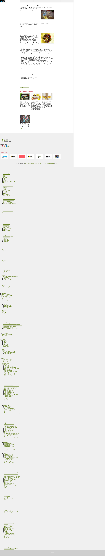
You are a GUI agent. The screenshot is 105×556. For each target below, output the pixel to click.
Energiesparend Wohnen (8, 501)
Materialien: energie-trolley (8, 447)
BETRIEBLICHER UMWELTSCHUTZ (7, 295)
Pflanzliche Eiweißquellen (7, 228)
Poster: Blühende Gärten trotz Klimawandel (11, 394)
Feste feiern (5, 215)
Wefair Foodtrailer (7, 487)
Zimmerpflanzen (5, 241)
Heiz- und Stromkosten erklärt (8, 211)
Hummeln (5, 266)
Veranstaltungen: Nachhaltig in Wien (10, 479)
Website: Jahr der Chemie (8, 399)
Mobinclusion (6, 425)
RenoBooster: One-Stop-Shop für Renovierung (11, 433)
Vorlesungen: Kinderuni (8, 481)
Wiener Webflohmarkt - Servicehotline (10, 440)
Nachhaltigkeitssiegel (7, 529)
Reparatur (4, 182)
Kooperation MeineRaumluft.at (9, 422)
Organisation (4, 340)
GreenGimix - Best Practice (8, 306)
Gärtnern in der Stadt (6, 237)
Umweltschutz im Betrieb (7, 510)
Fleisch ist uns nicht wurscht (7, 216)
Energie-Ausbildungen (6, 323)
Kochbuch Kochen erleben (8, 378)
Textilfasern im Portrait (7, 279)
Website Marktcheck (7, 401)
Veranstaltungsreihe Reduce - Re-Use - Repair (11, 437)
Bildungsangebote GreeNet (8, 454)
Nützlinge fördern (6, 239)
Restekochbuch (6, 538)
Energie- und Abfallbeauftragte (9, 523)
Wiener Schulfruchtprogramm (9, 488)
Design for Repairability (8, 456)
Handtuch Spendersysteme (8, 525)
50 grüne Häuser (7, 497)
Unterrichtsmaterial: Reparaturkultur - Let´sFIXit (12, 475)
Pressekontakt (5, 361)
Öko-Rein (4, 301)
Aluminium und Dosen (6, 174)
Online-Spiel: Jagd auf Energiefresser (10, 463)
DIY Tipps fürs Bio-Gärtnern (7, 201)
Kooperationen (5, 344)
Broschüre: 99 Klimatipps (8, 372)
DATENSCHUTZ (35, 163)
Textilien (3, 275)
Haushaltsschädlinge (6, 287)
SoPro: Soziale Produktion (8, 539)
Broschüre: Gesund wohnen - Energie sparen (11, 368)
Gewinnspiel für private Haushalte (9, 352)
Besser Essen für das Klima (8, 515)
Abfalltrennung (5, 172)
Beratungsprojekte (6, 405)
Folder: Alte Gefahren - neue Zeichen (10, 373)
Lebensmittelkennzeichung (7, 223)
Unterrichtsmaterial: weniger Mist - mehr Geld (11, 477)
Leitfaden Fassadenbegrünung (9, 384)
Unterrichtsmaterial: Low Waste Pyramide (11, 473)
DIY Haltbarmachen (6, 198)
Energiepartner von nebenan (8, 448)
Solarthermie (5, 193)
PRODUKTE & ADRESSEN (5, 294)
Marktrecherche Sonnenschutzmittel (10, 388)
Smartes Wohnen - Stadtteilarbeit (9, 435)
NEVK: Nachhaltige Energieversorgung (10, 427)
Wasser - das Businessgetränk (9, 549)
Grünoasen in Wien (7, 416)
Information (5, 364)
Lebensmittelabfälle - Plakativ (9, 424)
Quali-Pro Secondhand (7, 536)
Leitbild (4, 342)
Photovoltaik (5, 192)
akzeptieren (52, 552)
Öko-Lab (5, 531)
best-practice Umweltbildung (7, 336)
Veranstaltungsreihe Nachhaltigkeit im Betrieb (10, 328)
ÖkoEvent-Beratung (7, 428)
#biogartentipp (6, 365)
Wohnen (3, 285)
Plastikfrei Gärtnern (6, 240)
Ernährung (4, 311)
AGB (49, 163)
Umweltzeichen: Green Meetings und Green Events (12, 541)
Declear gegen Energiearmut (9, 499)
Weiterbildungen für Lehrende (7, 334)
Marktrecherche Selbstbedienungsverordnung (11, 386)
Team (3, 349)
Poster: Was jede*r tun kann (8, 395)
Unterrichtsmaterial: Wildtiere (9, 478)
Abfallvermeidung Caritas (8, 512)
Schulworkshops (5, 333)
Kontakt (56, 163)
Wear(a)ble (6, 482)
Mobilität (3, 313)
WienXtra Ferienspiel (7, 486)
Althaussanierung (6, 185)
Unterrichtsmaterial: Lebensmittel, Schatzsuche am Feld (13, 476)
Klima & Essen (5, 250)
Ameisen (5, 263)
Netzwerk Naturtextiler (8, 530)
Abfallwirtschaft (4, 296)
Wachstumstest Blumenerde (9, 509)
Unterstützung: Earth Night (8, 430)
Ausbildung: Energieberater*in (9, 444)
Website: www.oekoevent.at (8, 400)
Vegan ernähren (5, 229)
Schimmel (4, 290)
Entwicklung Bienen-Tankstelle (9, 458)
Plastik (4, 179)
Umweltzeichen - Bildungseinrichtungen (10, 540)
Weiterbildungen (5, 322)
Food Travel (6, 460)
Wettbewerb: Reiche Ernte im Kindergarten (11, 485)
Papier (4, 178)
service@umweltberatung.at (24, 87)
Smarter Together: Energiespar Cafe (10, 465)
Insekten (4, 262)
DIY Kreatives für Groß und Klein (8, 200)
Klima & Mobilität (6, 252)
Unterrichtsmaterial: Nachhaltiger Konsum (11, 474)
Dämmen (4, 188)
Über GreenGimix (7, 307)
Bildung (4, 453)
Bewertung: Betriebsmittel (8, 516)
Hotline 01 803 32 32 (7, 406)
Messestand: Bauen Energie (8, 390)
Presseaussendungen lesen (7, 359)
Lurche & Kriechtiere (6, 270)
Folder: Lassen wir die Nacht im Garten (10, 375)
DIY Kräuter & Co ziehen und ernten (9, 199)
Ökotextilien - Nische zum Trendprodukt (10, 535)
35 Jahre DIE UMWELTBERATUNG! (9, 351)
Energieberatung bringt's (8, 411)
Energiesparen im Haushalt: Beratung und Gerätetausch (13, 413)
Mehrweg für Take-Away (8, 526)
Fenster (4, 189)
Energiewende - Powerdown (8, 522)
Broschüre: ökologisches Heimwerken (10, 367)
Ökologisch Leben (13, 1)
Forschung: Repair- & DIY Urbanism (10, 502)
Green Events (4, 315)
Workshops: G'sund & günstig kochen (10, 491)
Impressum (31, 163)
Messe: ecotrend (7, 389)
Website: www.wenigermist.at (9, 483)
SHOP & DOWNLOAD (4, 293)
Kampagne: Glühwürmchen (8, 377)
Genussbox (6, 524)
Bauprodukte (5, 187)
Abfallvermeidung (6, 173)
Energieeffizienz (4, 312)
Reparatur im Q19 (7, 432)
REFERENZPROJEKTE (5, 363)
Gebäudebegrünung (6, 190)
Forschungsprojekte (6, 496)
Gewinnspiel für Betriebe (8, 353)
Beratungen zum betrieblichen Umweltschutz (11, 514)
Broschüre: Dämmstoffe (8, 370)
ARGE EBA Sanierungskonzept (9, 408)
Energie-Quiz (6, 415)
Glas (4, 175)
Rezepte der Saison (6, 227)
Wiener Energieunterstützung (9, 439)
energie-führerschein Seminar (8, 327)
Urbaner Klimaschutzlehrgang (9, 451)
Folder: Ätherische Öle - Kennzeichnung (10, 374)
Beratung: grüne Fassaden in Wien (9, 409)
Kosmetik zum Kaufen (6, 247)
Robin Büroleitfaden (7, 537)
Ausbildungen (5, 442)
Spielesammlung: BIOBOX (8, 464)
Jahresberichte (5, 345)
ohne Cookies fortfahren (53, 553)
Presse (53, 163)
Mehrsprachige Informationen (7, 337)
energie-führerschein (7, 445)
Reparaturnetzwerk (7, 431)
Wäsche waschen (6, 278)
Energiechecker (6, 412)
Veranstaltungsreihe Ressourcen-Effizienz (11, 547)
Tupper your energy (7, 436)
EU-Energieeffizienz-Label (7, 210)
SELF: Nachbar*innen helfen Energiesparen (11, 434)
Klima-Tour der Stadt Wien (8, 461)
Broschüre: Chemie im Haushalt (9, 366)
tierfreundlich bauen (6, 272)
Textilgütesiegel (5, 277)
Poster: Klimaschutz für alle (8, 396)
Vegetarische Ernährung (7, 230)
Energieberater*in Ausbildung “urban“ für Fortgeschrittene (12, 325)
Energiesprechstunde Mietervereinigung (10, 414)
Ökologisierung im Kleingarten (9, 429)
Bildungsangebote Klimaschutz (9, 455)
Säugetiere (5, 271)
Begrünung (4, 298)
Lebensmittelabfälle (6, 222)
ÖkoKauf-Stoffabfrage (7, 302)
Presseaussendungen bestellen (8, 360)
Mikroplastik (5, 177)
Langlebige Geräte (7, 423)
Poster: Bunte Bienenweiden (9, 392)
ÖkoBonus (6, 532)
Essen (3, 212)
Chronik (3, 350)
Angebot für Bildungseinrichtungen (8, 297)
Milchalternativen (6, 225)
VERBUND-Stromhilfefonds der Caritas (10, 438)
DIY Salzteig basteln (23, 123)
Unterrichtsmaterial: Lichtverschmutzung (11, 472)
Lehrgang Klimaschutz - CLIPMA (9, 449)
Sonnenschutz (5, 248)
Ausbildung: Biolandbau (8, 443)
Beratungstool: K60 (7, 410)
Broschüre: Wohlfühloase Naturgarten (10, 371)
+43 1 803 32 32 (22, 86)
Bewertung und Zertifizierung (7, 300)
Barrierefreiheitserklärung (43, 163)
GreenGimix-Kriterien (7, 305)
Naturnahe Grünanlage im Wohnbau (10, 426)
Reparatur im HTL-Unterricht (9, 462)
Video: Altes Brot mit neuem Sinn (9, 397)
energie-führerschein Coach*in (9, 446)
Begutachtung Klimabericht (8, 498)
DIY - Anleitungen (5, 197)
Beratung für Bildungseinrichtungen (8, 335)
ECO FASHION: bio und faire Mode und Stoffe (10, 276)
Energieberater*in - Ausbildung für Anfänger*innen (11, 324)
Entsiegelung (5, 235)
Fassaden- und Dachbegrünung (8, 236)
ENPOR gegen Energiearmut (9, 500)
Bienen (5, 264)
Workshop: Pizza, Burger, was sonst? (10, 489)
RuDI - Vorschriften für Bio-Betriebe (10, 534)
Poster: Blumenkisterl (7, 393)
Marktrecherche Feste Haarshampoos (10, 387)
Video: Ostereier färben (8, 398)
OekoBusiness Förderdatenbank (9, 533)
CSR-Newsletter (5, 310)
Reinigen (4, 289)
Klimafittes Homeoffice (7, 288)
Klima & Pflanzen (6, 253)
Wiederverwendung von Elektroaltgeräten (11, 548)
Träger (4, 343)
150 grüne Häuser (7, 407)
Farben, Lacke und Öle (6, 286)
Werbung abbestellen (6, 291)
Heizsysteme (5, 191)
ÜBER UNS (3, 339)
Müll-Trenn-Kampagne (7, 527)
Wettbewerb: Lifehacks (8, 484)
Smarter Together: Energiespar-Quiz (10, 466)
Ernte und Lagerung (6, 214)
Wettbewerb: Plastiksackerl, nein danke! (10, 403)
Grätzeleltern (6, 450)
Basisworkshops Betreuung (8, 513)
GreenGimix (5, 304)
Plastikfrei (5, 180)
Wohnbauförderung (6, 195)
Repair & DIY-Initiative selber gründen (9, 181)
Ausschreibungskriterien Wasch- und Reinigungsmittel (13, 511)
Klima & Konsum (5, 251)
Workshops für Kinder (7, 490)
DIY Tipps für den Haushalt (7, 202)
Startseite (27, 163)
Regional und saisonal (6, 226)
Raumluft (3, 316)
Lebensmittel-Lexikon (6, 224)
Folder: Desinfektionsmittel (8, 376)
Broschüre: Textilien (7, 369)
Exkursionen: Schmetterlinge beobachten (11, 457)
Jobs (51, 163)
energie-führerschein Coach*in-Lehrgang (9, 326)
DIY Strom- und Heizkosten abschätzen (9, 203)
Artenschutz (5, 261)
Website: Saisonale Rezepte (8, 402)
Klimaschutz (4, 249)
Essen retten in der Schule (8, 459)
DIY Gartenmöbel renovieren (24, 101)
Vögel (4, 273)
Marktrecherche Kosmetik (8, 385)
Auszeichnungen (6, 346)
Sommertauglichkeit (6, 194)
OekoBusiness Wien (5, 314)
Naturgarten (5, 238)
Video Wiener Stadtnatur (8, 480)
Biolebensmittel (5, 213)
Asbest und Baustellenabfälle (8, 186)
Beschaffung (4, 299)
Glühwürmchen (6, 265)
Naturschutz (4, 260)
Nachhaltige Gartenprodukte (9, 528)
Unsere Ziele (5, 341)
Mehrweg (4, 176)
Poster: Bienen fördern (8, 391)
